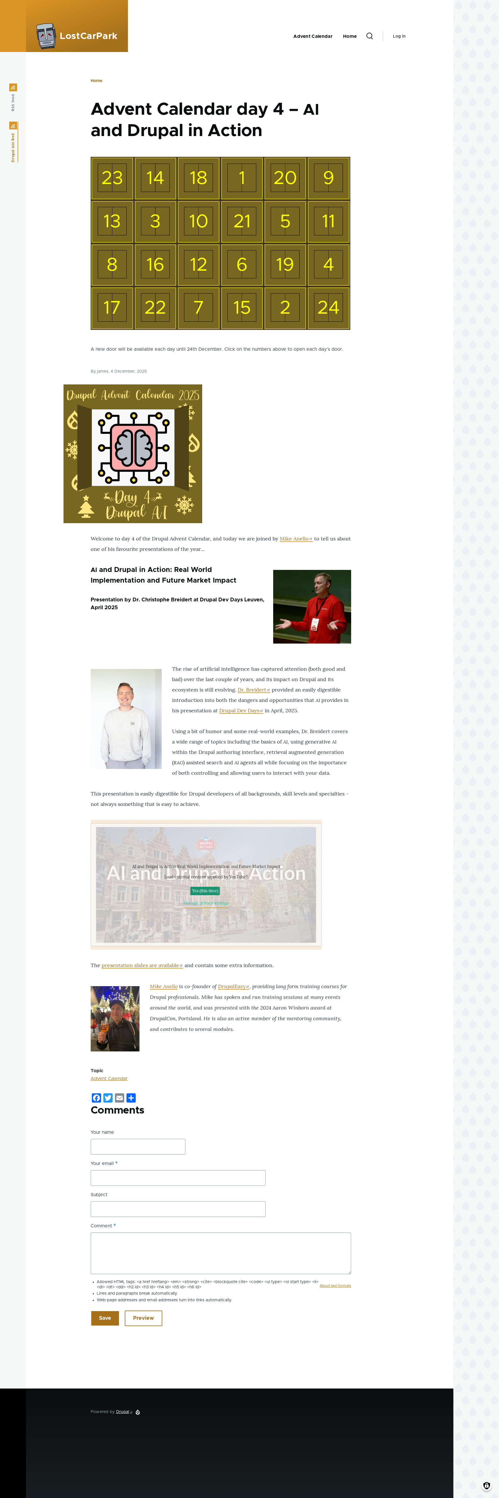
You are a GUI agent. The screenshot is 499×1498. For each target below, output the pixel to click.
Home (96, 81)
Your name (102, 1132)
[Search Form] (369, 36)
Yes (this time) (205, 890)
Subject (99, 1194)
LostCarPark (89, 36)
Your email (102, 1163)
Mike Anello (294, 538)
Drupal (122, 1412)
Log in (399, 36)
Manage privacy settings (206, 903)
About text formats (335, 1285)
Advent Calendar (109, 1078)
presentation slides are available (140, 965)
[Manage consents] (487, 1486)
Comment (101, 1226)
